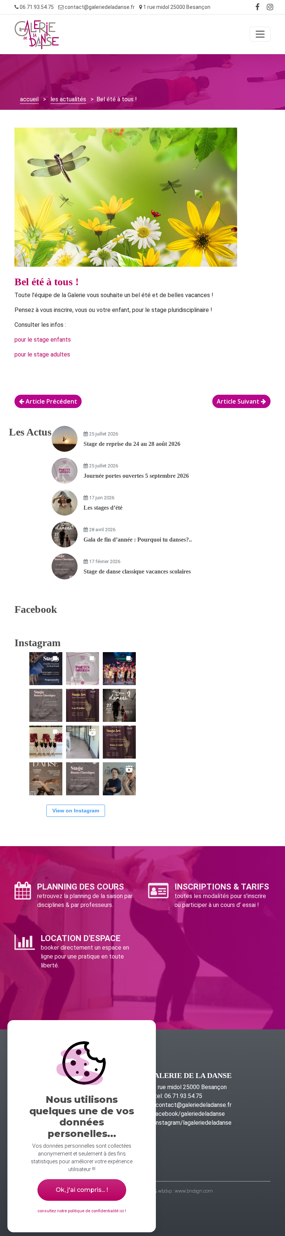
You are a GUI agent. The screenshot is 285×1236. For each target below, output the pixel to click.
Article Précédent (50, 401)
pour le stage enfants (42, 339)
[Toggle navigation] (260, 34)
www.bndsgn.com (194, 1191)
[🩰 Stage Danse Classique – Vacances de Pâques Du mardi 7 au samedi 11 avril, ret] (82, 778)
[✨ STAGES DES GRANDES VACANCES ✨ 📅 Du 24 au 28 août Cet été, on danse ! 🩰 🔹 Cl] (45, 668)
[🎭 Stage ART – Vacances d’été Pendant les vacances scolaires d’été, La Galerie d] (82, 705)
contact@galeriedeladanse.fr (99, 7)
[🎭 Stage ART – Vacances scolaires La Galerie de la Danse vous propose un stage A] (119, 778)
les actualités (68, 99)
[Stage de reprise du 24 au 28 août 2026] (65, 439)
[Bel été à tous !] (125, 200)
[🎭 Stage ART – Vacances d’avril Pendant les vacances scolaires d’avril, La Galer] (119, 742)
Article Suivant (239, 401)
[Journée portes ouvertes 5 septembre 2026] (65, 471)
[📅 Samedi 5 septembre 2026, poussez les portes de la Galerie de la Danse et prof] (82, 668)
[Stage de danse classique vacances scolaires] (65, 566)
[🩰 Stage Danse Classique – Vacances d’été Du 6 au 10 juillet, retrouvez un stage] (45, 705)
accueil (29, 99)
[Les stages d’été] (65, 503)
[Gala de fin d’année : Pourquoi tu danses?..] (65, 535)
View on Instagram (75, 810)
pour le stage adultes (42, 354)
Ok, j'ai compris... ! (82, 1189)
